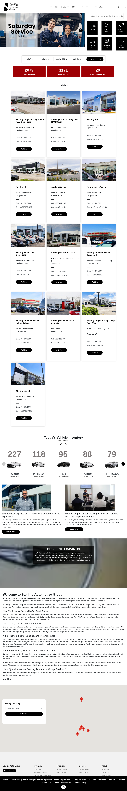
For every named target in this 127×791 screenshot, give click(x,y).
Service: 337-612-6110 (59, 275)
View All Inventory (62, 440)
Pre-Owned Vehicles (40, 772)
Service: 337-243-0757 (95, 345)
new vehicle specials (16, 619)
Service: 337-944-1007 (95, 275)
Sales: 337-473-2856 (23, 138)
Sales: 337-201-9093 (23, 271)
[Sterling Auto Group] (24, 7)
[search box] (106, 16)
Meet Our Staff (106, 775)
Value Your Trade (61, 772)
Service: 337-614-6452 (59, 343)
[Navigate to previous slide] (1, 30)
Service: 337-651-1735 (24, 343)
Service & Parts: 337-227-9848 (97, 207)
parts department (30, 663)
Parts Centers (83, 772)
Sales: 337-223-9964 (58, 339)
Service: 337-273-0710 (24, 275)
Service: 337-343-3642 (24, 142)
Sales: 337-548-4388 (58, 271)
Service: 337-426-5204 (59, 207)
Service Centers (84, 769)
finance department (31, 639)
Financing (60, 766)
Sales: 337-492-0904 (94, 341)
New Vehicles (38, 769)
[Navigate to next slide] (83, 30)
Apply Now (74, 529)
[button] (77, 734)
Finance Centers (61, 769)
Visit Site (24, 149)
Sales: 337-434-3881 (94, 135)
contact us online (74, 673)
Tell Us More (10, 532)
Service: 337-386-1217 (24, 207)
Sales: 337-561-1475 (23, 407)
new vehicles (100, 615)
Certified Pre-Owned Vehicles (43, 775)
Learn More (7, 679)
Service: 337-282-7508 (95, 139)
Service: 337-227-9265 (24, 411)
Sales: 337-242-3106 (23, 203)
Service (82, 766)
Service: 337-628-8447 (59, 142)
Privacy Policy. (81, 782)
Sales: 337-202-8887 (94, 271)
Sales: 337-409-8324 (94, 203)
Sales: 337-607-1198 (58, 138)
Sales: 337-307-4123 (58, 203)
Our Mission (105, 769)
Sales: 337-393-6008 (23, 339)
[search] (125, 7)
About (104, 766)
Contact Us (10, 770)
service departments (23, 654)
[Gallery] (42, 30)
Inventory (38, 766)
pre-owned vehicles (18, 627)
